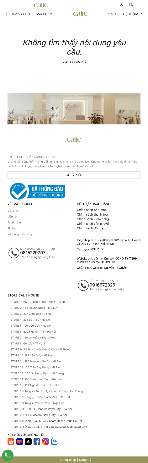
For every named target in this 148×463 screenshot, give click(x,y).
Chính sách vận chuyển (93, 224)
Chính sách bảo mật (91, 210)
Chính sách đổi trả (90, 228)
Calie (112, 14)
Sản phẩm (44, 14)
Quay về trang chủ (74, 61)
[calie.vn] (80, 14)
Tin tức (12, 228)
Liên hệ (12, 216)
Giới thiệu (13, 210)
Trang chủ (20, 14)
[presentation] (6, 14)
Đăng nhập (68, 460)
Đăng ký (85, 460)
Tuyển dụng (15, 222)
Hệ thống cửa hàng (20, 234)
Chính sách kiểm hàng (93, 219)
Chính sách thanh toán (93, 214)
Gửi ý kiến (74, 175)
